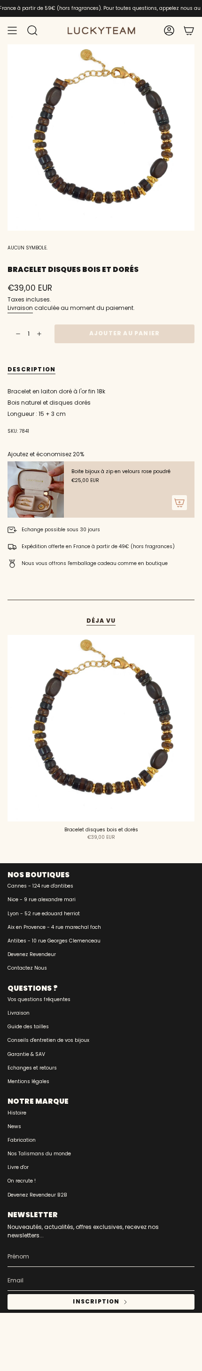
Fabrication (22, 1140)
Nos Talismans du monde (39, 1153)
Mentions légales (28, 1081)
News (14, 1126)
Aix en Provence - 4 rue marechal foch (54, 927)
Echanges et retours (32, 1067)
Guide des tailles (28, 1026)
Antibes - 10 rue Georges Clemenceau (54, 940)
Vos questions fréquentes (39, 999)
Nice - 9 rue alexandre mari (42, 899)
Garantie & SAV (26, 1054)
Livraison (20, 308)
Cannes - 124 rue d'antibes (40, 885)
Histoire (17, 1112)
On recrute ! (22, 1180)
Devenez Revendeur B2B (37, 1194)
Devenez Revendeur (32, 954)
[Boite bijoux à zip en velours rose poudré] (36, 489)
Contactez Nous (27, 968)
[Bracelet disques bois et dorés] (101, 728)
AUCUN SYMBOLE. (27, 248)
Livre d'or (18, 1167)
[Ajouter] (179, 502)
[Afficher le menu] (12, 30)
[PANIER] (189, 30)
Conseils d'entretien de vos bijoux (48, 1040)
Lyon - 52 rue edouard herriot (44, 913)
